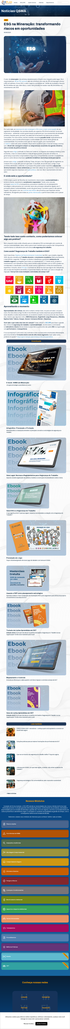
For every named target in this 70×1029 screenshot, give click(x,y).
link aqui (24, 268)
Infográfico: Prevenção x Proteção (20, 428)
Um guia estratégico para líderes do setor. (18, 385)
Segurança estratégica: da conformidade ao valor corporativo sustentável (39, 780)
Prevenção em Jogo (14, 558)
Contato (32, 5)
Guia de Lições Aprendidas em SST (20, 713)
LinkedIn (24, 997)
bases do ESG (14, 184)
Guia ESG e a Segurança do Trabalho (20, 511)
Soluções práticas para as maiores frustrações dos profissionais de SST (38, 741)
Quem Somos (32, 2)
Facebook (46, 1008)
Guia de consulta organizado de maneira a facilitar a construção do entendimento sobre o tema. (34, 478)
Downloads (17, 5)
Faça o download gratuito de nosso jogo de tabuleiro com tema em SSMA (28, 560)
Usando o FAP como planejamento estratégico (24, 593)
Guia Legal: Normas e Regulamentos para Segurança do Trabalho (32, 475)
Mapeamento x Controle (15, 678)
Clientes (41, 2)
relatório (8, 144)
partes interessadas (34, 192)
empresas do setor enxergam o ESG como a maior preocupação (36, 129)
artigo (15, 152)
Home (15, 2)
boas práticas (31, 170)
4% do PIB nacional (21, 81)
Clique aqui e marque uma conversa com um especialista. (35, 337)
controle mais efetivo (29, 190)
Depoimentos (50, 2)
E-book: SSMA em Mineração (17, 383)
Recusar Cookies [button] (29, 1023)
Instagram (46, 997)
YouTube (24, 1008)
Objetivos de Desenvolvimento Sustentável (28, 255)
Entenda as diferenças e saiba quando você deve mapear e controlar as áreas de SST (31, 680)
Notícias (25, 5)
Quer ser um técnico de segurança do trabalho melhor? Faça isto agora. (38, 754)
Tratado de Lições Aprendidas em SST (21, 630)
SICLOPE (22, 2)
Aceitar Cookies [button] (41, 1023)
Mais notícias (11, 793)
